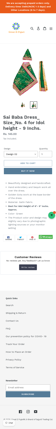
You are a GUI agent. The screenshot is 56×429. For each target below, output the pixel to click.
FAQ (8, 328)
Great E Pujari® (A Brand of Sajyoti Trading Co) (32, 419)
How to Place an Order (18, 352)
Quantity (43, 148)
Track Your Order (15, 344)
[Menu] (51, 28)
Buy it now (28, 171)
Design (7, 148)
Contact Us (12, 320)
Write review (28, 267)
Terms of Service (15, 367)
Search (9, 305)
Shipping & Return (16, 313)
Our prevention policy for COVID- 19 (26, 336)
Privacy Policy (13, 359)
